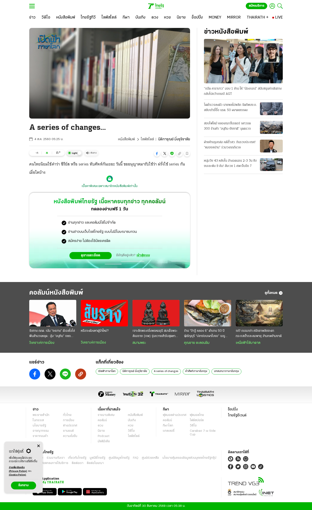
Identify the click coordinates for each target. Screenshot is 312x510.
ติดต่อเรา (77, 463)
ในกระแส (38, 420)
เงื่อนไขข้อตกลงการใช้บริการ (50, 463)
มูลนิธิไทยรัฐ (97, 458)
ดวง (100, 425)
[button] (157, 154)
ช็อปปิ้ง (233, 409)
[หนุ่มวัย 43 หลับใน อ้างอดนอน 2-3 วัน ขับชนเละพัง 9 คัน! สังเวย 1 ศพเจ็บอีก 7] (271, 164)
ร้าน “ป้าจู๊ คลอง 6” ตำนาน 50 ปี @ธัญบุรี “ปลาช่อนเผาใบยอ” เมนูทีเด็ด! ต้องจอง (204, 334)
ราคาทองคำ (40, 436)
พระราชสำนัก (41, 415)
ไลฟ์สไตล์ (147, 139)
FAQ (135, 458)
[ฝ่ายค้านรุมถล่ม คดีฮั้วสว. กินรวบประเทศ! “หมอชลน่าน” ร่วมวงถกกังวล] (271, 146)
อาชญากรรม (41, 431)
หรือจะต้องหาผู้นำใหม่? (94, 331)
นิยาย (101, 431)
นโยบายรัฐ (39, 425)
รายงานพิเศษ (106, 415)
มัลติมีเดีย (104, 441)
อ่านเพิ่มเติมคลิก (18, 469)
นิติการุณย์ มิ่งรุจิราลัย (134, 371)
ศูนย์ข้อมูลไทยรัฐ (119, 458)
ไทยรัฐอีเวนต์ (237, 415)
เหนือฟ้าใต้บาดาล (248, 343)
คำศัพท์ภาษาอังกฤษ (196, 371)
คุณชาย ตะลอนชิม (196, 343)
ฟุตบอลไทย (197, 415)
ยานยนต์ (68, 431)
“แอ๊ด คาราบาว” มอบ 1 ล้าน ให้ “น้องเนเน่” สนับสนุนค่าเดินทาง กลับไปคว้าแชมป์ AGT (243, 91)
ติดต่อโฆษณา (95, 463)
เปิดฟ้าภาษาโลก (107, 371)
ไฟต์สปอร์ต (197, 420)
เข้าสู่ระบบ (143, 255)
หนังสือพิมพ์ (126, 139)
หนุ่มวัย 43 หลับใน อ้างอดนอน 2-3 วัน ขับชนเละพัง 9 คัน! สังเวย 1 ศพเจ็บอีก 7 (230, 163)
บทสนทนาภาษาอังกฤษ (226, 371)
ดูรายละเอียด (90, 255)
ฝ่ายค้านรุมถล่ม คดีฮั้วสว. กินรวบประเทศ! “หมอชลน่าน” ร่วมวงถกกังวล (230, 145)
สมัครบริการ (256, 6)
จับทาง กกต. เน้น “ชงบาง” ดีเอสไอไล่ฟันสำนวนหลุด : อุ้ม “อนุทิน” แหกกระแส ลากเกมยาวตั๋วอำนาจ (52, 334)
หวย (130, 425)
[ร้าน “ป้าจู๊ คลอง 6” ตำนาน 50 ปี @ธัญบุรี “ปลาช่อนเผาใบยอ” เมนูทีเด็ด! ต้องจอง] (207, 313)
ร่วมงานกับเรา (56, 458)
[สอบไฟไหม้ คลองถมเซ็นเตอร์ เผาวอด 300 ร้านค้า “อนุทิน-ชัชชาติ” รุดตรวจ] (271, 127)
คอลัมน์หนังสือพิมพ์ (56, 292)
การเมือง (68, 420)
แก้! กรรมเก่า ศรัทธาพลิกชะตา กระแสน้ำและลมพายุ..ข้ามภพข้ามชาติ (259, 333)
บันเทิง (132, 420)
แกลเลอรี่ (169, 431)
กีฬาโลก (168, 425)
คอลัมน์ (102, 420)
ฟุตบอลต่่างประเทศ (174, 415)
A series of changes (166, 371)
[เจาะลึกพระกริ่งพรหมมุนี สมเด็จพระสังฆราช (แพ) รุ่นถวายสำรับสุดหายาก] (156, 313)
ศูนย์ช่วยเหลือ (150, 458)
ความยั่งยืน (70, 436)
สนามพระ (139, 343)
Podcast (103, 436)
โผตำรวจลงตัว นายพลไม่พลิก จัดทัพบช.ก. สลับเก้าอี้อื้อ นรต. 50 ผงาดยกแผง (230, 107)
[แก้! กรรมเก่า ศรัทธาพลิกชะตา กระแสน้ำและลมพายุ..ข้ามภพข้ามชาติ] (259, 313)
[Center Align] (38, 446)
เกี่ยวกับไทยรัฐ (77, 458)
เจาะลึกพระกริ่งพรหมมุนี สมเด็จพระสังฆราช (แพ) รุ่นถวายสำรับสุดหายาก (154, 334)
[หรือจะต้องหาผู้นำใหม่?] (104, 313)
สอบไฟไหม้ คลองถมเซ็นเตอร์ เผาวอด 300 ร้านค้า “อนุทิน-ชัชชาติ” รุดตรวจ (227, 126)
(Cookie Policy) (17, 475)
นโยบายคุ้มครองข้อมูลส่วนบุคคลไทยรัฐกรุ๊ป (189, 458)
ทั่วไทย (67, 415)
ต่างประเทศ (70, 425)
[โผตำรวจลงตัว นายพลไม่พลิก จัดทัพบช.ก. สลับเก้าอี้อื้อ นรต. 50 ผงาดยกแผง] (271, 108)
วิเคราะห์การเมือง (41, 343)
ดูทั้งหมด (271, 293)
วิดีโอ (131, 431)
